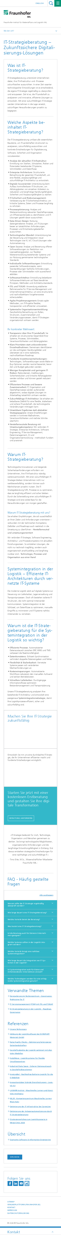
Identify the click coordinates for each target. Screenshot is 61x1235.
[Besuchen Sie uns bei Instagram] (27, 1183)
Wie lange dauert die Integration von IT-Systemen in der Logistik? (27, 961)
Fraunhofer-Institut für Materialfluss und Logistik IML (25, 22)
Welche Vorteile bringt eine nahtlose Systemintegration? (24, 952)
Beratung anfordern (20, 818)
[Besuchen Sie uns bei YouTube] (21, 1183)
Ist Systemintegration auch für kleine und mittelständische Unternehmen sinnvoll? (25, 971)
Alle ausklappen (46, 895)
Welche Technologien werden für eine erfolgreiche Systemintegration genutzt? (27, 980)
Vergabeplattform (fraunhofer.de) (23, 1205)
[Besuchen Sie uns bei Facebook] (10, 1183)
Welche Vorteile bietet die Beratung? (24, 919)
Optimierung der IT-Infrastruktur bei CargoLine (30, 1107)
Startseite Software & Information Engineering (30, 1140)
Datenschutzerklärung (18, 1213)
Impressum (12, 1210)
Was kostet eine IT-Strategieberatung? (24, 926)
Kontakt (11, 1207)
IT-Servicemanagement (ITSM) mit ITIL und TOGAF (31, 1004)
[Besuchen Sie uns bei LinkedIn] (15, 1183)
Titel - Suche (51, 3)
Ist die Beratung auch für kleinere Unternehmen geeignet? (27, 934)
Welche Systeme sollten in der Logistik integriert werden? (26, 943)
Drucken (14, 1157)
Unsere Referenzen (18, 1029)
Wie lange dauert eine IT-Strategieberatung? (27, 913)
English (40, 3)
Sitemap (10, 1202)
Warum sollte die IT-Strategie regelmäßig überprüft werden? (26, 904)
